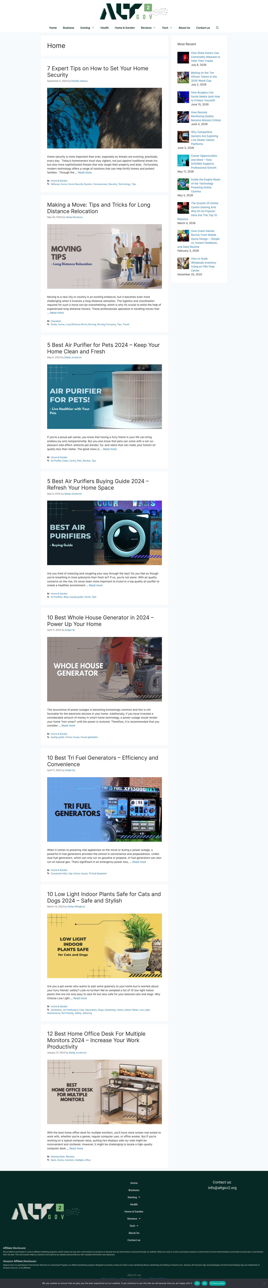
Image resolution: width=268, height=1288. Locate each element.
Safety (78, 1013)
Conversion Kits (59, 873)
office (88, 1160)
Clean (65, 460)
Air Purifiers (57, 597)
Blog (66, 597)
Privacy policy (217, 1283)
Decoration (91, 1009)
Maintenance (53, 1013)
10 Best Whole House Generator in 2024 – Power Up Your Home (100, 620)
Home (53, 27)
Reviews (146, 27)
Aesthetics (56, 1009)
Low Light (144, 1009)
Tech (165, 27)
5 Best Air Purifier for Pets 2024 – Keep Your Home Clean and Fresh (103, 348)
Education (56, 321)
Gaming (85, 27)
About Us (184, 27)
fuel (70, 873)
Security (113, 184)
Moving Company (106, 324)
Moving (92, 324)
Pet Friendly (68, 1013)
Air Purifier (56, 460)
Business (68, 27)
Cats (81, 1009)
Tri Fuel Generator (98, 873)
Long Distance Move (76, 324)
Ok (197, 1283)
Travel (126, 324)
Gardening (110, 1009)
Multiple (79, 1160)
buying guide (76, 597)
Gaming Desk (58, 1156)
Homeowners (100, 184)
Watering (87, 1013)
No (204, 1283)
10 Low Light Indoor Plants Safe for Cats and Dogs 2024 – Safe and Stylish (104, 897)
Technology (124, 184)
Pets (79, 460)
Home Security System (80, 184)
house (76, 737)
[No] (264, 1283)
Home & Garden (125, 27)
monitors (69, 1160)
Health (104, 27)
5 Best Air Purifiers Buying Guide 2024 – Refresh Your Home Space (98, 484)
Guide (54, 324)
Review (86, 460)
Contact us (203, 27)
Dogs (101, 1009)
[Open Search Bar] (217, 27)
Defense (55, 184)
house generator (89, 737)
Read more (85, 172)
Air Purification (70, 1009)
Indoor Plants (131, 1009)
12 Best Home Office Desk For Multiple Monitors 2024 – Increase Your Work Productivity (96, 1040)
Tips (134, 184)
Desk (53, 1160)
